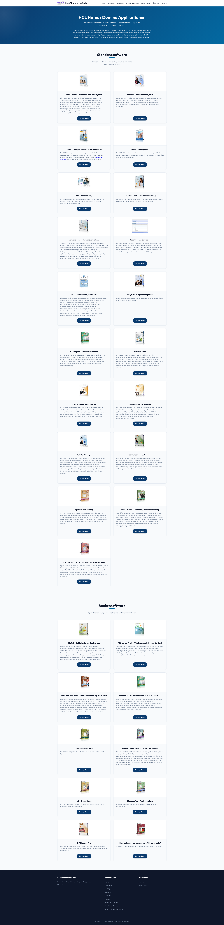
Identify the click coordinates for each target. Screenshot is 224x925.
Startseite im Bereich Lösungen (139, 37)
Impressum (142, 882)
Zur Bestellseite (84, 118)
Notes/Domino (145, 3)
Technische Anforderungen (114, 909)
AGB (140, 889)
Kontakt (164, 3)
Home (103, 3)
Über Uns (156, 3)
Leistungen (111, 3)
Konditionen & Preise (112, 906)
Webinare (108, 892)
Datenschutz (143, 885)
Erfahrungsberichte (132, 3)
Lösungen (120, 3)
